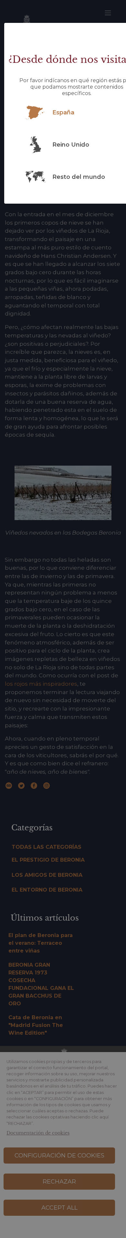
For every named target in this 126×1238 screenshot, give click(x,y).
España (63, 112)
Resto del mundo (78, 176)
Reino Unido (70, 144)
